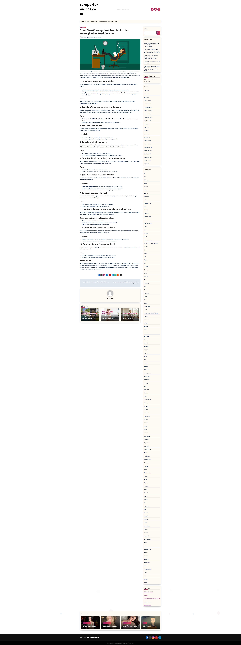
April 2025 (146, 134)
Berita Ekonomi (147, 223)
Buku (145, 236)
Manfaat (146, 413)
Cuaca (145, 246)
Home (119, 9)
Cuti (145, 250)
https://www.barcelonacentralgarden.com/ (154, 598)
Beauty (146, 210)
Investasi (146, 349)
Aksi (145, 176)
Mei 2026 (146, 97)
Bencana (146, 213)
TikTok (145, 542)
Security (146, 492)
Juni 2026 (146, 94)
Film (145, 286)
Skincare (146, 519)
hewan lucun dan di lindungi (151, 313)
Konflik (145, 386)
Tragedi (146, 556)
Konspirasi (146, 389)
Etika (145, 273)
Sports (145, 529)
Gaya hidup (82, 27)
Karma (145, 363)
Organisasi (146, 442)
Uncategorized (92, 313)
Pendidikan (147, 456)
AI (144, 173)
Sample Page (125, 9)
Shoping (146, 512)
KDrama (146, 366)
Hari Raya (146, 309)
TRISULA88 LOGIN (148, 592)
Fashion (146, 276)
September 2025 (148, 117)
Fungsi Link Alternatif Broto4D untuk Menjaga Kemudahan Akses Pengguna (151, 45)
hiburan (146, 316)
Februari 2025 (147, 140)
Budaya (146, 233)
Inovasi (146, 339)
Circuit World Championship (151, 243)
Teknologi (146, 536)
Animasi (146, 186)
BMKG (145, 230)
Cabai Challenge (148, 240)
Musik (145, 429)
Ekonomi (146, 269)
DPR (145, 263)
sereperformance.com (89, 9)
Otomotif (146, 446)
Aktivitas (146, 180)
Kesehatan (146, 379)
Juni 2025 (146, 127)
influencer (146, 336)
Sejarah (146, 496)
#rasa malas (98, 37)
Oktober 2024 (147, 154)
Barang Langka (148, 203)
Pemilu (145, 452)
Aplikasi (146, 193)
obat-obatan (147, 436)
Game (145, 299)
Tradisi (145, 552)
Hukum (146, 323)
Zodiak (145, 582)
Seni (145, 502)
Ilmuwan (146, 326)
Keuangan (146, 383)
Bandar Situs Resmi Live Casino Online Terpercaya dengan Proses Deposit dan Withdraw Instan (151, 68)
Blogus (124, 643)
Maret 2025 (147, 137)
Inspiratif (146, 346)
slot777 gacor (147, 605)
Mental (145, 423)
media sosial (147, 416)
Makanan (146, 406)
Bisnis (145, 226)
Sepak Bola (146, 506)
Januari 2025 (147, 144)
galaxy (145, 296)
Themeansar (130, 643)
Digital (145, 260)
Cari (145, 28)
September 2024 (148, 157)
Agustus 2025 (147, 120)
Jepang (146, 353)
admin (85, 37)
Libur (145, 396)
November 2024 (148, 150)
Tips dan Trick (147, 549)
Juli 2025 (146, 124)
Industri (146, 333)
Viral (145, 576)
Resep (145, 489)
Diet (145, 256)
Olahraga (146, 439)
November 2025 (148, 110)
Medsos (146, 419)
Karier (145, 359)
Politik (145, 469)
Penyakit (146, 462)
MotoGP (146, 426)
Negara (146, 433)
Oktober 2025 (147, 114)
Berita (145, 220)
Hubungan (146, 319)
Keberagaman (147, 373)
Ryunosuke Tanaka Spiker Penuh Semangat (152, 62)
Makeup (146, 409)
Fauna (145, 279)
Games (145, 303)
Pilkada (146, 466)
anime (145, 190)
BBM (145, 206)
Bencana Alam (147, 216)
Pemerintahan (147, 449)
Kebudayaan (147, 376)
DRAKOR (146, 266)
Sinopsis (146, 516)
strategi (146, 532)
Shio (145, 509)
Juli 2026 (146, 90)
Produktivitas (147, 472)
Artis (145, 200)
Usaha (145, 572)
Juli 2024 (146, 164)
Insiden (146, 343)
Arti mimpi (146, 196)
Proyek (145, 479)
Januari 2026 (147, 104)
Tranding (146, 559)
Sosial (145, 522)
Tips (145, 546)
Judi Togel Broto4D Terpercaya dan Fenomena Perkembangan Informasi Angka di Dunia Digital (152, 51)
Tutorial (146, 566)
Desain (145, 253)
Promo (145, 476)
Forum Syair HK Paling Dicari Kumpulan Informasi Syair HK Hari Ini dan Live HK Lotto (151, 57)
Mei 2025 (146, 130)
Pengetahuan (147, 459)
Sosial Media (147, 526)
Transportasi (147, 562)
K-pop (145, 356)
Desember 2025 (148, 107)
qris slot (146, 595)
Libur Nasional (147, 399)
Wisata (145, 579)
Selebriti (146, 499)
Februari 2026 (147, 100)
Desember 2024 (148, 147)
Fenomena (146, 283)
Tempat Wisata (147, 539)
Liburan (146, 403)
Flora (145, 289)
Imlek (145, 329)
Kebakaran (146, 369)
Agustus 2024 (147, 160)
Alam (145, 183)
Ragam (145, 482)
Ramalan (146, 486)
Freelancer (146, 293)
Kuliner (111, 311)
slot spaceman (147, 601)
